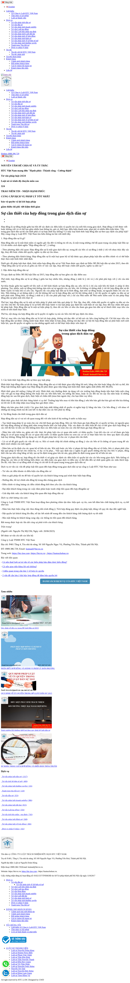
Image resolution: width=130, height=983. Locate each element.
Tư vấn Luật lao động (20, 29)
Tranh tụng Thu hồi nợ (20, 45)
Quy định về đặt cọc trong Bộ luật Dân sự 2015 (20, 628)
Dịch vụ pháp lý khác (19, 47)
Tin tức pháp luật (18, 54)
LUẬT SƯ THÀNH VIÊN (17, 948)
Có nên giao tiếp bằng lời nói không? (19, 566)
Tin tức (9, 50)
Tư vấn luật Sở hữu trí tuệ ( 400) (14, 781)
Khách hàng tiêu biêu (19, 921)
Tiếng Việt (8, 2)
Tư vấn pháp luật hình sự (21, 38)
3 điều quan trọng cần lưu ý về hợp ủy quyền (23, 571)
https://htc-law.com (21, 553)
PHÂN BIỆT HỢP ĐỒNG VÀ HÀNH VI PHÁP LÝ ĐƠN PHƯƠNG (28, 668)
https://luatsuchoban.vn (58, 553)
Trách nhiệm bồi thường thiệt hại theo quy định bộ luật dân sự (25, 730)
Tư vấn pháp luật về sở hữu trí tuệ (24, 41)
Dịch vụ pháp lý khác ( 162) (13, 829)
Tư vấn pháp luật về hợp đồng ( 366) (16, 824)
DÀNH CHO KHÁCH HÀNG (19, 909)
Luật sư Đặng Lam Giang (21, 973)
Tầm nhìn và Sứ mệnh (20, 929)
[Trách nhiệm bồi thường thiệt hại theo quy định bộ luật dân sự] (26, 728)
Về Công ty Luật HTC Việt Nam (24, 13)
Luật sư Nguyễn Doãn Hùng (22, 950)
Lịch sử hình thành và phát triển (24, 932)
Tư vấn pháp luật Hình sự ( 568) (14, 819)
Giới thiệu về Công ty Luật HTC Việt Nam (28, 927)
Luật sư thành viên (18, 18)
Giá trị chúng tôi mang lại (21, 66)
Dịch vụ (9, 20)
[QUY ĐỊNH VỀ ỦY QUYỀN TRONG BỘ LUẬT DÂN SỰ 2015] (18, 691)
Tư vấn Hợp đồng (18, 891)
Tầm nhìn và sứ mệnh (20, 16)
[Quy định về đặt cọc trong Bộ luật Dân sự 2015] (26, 625)
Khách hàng (11, 59)
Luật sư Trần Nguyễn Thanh (22, 959)
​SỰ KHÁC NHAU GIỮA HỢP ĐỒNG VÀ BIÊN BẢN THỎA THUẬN (29, 766)
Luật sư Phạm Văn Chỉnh (21, 955)
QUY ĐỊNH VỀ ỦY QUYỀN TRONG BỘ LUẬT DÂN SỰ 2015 (26, 693)
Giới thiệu (10, 11)
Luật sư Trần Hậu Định (20, 957)
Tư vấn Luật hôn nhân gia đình (23, 31)
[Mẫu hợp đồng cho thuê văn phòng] (6, 86)
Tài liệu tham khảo (13, 57)
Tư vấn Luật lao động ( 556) (13, 810)
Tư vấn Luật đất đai (19, 896)
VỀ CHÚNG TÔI (13, 925)
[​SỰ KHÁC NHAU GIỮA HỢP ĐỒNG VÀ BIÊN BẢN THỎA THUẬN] (26, 763)
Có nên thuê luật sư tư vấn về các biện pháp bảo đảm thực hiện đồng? (34, 562)
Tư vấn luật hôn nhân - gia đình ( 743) (16, 814)
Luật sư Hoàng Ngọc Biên (21, 953)
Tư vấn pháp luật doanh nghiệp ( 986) (16, 800)
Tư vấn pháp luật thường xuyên (24, 43)
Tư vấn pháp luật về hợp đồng (23, 36)
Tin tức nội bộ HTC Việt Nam (23, 52)
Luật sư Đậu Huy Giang (21, 962)
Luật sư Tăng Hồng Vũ (20, 975)
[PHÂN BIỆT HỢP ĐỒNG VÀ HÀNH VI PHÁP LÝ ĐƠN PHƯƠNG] (26, 666)
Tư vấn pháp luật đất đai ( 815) (14, 805)
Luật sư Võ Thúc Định (20, 964)
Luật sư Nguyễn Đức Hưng (22, 971)
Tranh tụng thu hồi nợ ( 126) (13, 791)
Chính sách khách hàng (20, 61)
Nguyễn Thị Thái (18, 969)
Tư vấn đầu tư (17, 25)
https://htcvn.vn (38, 553)
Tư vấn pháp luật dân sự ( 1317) (14, 777)
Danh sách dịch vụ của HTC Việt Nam (65, 581)
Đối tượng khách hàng (20, 63)
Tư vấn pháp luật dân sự (21, 22)
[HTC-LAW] (7, 849)
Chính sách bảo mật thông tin (23, 912)
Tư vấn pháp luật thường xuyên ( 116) (16, 786)
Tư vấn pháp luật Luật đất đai (23, 34)
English (11, 7)
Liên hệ (9, 70)
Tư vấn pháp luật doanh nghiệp (23, 27)
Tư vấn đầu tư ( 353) (9, 795)
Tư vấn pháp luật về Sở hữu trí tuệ (30, 884)
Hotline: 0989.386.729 (10, 154)
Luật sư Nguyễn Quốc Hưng (22, 966)
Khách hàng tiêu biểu (19, 68)
